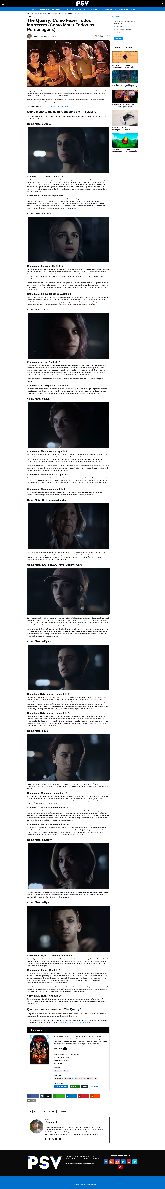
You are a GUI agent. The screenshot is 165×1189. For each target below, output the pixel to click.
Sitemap (129, 1180)
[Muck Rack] (60, 1139)
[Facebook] (49, 1139)
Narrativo (58, 1071)
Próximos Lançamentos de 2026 (124, 9)
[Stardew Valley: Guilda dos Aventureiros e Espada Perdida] (125, 76)
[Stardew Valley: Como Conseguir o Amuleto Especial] (125, 140)
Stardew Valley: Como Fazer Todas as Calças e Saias (123, 106)
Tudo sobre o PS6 (106, 9)
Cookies (67, 1180)
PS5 (35, 1111)
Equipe (75, 1180)
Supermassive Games (47, 1111)
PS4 (30, 1111)
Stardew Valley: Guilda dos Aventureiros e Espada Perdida (125, 86)
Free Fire (81, 9)
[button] (3, 4)
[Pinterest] (129, 1161)
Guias (30, 16)
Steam (84, 1086)
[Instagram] (53, 1139)
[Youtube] (120, 1167)
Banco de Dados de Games (41, 9)
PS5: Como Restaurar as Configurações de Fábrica (122, 129)
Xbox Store (74, 1086)
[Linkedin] (123, 1161)
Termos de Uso (57, 1180)
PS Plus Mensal (92, 9)
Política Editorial (86, 1180)
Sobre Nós (35, 1180)
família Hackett (49, 95)
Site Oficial (94, 1086)
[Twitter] (134, 1161)
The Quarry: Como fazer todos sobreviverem (55, 106)
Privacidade (45, 1180)
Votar (118, 38)
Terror (66, 1071)
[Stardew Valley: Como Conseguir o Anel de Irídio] (125, 57)
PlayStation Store (61, 1086)
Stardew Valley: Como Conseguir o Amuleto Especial (124, 150)
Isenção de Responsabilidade (105, 1180)
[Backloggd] (56, 1139)
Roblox (73, 9)
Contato (121, 1180)
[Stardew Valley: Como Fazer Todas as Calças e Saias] (125, 96)
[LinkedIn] (46, 1139)
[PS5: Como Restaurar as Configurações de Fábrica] (125, 118)
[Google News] (111, 1161)
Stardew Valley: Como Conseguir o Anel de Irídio (123, 66)
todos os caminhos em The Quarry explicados (74, 1022)
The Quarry (36, 1030)
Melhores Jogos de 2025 (60, 9)
